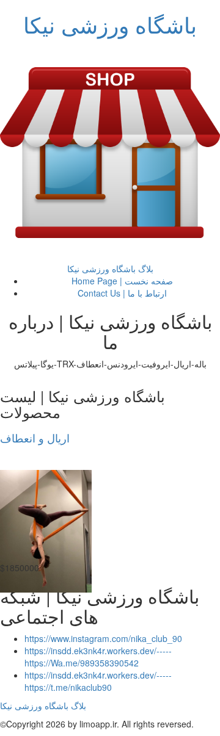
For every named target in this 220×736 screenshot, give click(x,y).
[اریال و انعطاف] (46, 531)
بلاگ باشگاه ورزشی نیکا (110, 268)
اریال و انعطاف (35, 438)
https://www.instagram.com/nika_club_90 (103, 638)
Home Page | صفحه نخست (122, 281)
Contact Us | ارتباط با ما (122, 293)
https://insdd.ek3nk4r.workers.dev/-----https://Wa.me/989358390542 (98, 656)
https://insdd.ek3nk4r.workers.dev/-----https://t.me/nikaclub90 (98, 681)
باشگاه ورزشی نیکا (110, 24)
